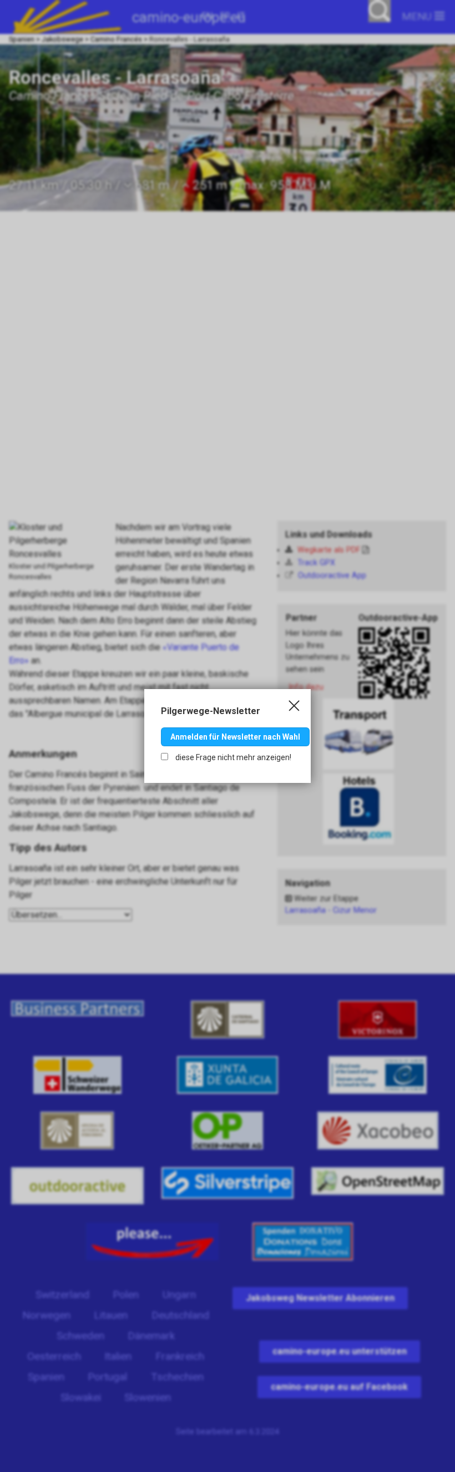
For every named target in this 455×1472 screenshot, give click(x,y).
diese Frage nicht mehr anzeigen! (232, 757)
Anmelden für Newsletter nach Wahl (235, 736)
